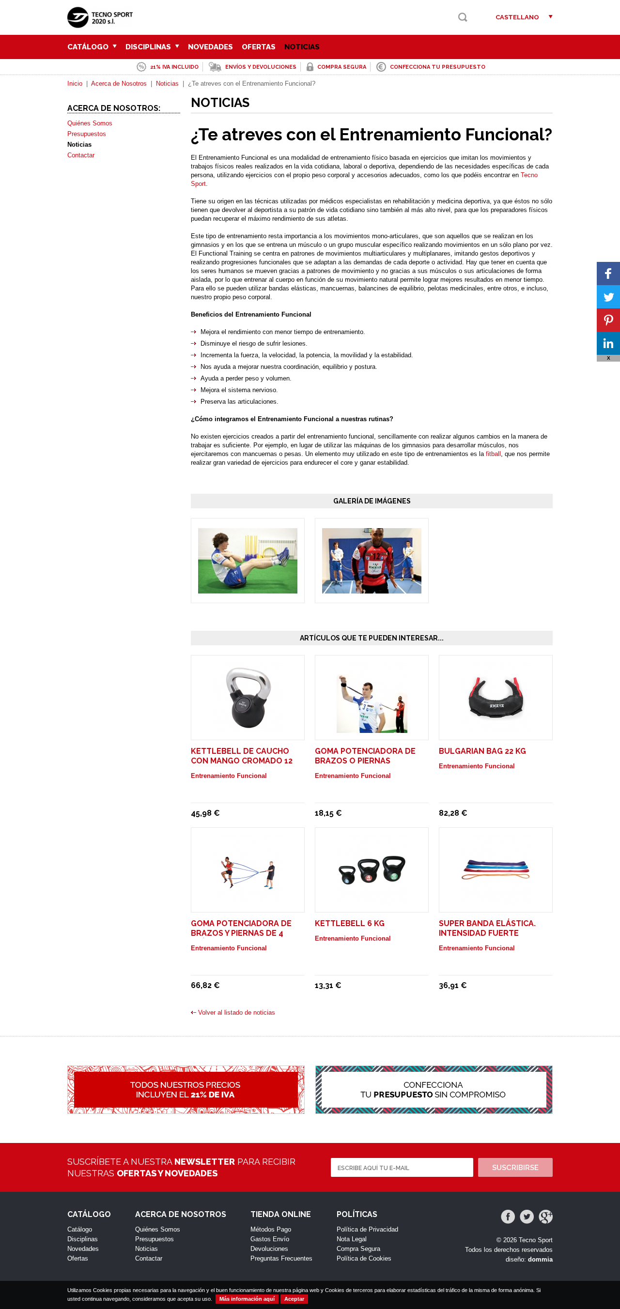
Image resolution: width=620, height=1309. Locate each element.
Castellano (517, 17)
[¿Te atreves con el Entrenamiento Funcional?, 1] (247, 589)
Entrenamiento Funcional (229, 775)
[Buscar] (462, 17)
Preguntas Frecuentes (281, 1258)
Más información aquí (247, 1299)
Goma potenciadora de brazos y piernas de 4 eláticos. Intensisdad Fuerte (241, 938)
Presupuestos (86, 133)
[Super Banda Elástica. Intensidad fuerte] (496, 900)
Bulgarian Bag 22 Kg (482, 751)
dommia (540, 1259)
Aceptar (294, 1299)
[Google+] (546, 1217)
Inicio (74, 83)
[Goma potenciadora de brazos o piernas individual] (372, 728)
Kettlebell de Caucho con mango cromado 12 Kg (242, 760)
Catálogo (88, 47)
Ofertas (259, 47)
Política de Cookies (364, 1258)
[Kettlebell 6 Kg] (372, 900)
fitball (493, 453)
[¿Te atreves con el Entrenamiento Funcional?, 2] (371, 589)
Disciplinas (149, 47)
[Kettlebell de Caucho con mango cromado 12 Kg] (248, 728)
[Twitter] (527, 1217)
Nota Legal (352, 1239)
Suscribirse (515, 1167)
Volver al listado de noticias (236, 1012)
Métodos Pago (270, 1229)
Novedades (210, 47)
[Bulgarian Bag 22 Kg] (496, 728)
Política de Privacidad (367, 1229)
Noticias (302, 47)
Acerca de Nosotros (119, 83)
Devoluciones (269, 1248)
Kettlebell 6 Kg (350, 923)
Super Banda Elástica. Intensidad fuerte (487, 928)
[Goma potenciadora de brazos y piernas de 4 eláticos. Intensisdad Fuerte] (248, 900)
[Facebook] (508, 1217)
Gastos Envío (269, 1239)
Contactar (80, 155)
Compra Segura (358, 1248)
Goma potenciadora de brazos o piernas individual (365, 760)
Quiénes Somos (89, 123)
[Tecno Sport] (102, 24)
